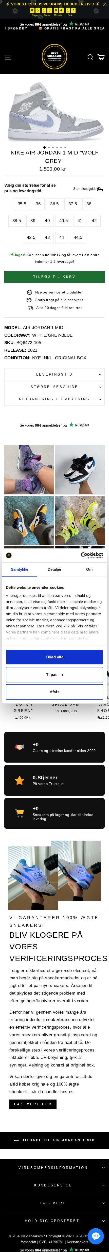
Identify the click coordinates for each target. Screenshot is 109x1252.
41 (80, 220)
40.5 (63, 220)
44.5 (78, 237)
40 (47, 220)
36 (38, 204)
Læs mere (53, 1203)
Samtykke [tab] (19, 569)
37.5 (72, 204)
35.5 (22, 204)
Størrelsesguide (55, 387)
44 (61, 237)
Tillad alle (54, 657)
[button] (96, 1236)
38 (88, 204)
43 (47, 237)
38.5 (16, 220)
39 (32, 220)
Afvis (54, 692)
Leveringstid (54, 374)
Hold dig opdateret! (53, 1221)
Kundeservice (53, 1185)
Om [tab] (89, 569)
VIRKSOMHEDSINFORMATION (53, 1168)
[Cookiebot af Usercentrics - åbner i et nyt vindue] (81, 555)
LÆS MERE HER (33, 1104)
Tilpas (51, 674)
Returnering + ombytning (54, 399)
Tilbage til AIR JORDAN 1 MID (58, 1140)
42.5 (31, 237)
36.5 (54, 204)
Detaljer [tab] (55, 569)
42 (94, 220)
